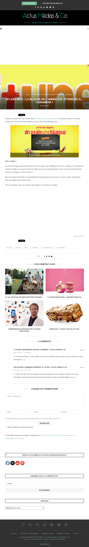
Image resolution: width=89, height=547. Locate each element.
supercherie (61, 247)
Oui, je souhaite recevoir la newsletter (20, 427)
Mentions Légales (48, 533)
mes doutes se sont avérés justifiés (46, 118)
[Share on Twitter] (46, 256)
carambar (34, 247)
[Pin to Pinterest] (49, 256)
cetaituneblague (47, 247)
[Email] (50, 7)
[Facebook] (35, 7)
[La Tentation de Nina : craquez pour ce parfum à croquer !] (65, 281)
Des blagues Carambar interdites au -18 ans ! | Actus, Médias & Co (40, 367)
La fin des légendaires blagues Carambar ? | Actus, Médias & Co (40, 349)
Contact (76, 533)
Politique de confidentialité (29, 533)
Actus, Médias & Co (63, 537)
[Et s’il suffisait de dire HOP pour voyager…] (24, 281)
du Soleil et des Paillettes (57, 539)
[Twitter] (38, 7)
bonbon (18, 247)
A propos (13, 533)
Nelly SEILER (79, 236)
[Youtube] (47, 7)
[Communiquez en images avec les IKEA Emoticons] (24, 313)
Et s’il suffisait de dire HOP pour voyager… (24, 297)
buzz (26, 247)
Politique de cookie (63, 533)
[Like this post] (40, 256)
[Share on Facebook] (44, 256)
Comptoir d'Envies (37, 539)
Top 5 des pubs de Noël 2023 (52, 3)
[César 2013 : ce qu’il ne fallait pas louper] (65, 313)
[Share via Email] (51, 256)
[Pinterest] (41, 7)
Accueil (19, 94)
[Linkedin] (44, 7)
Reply (82, 350)
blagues (9, 247)
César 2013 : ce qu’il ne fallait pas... (64, 329)
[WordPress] (53, 7)
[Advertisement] (44, 48)
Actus (27, 94)
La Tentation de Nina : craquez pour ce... (64, 297)
